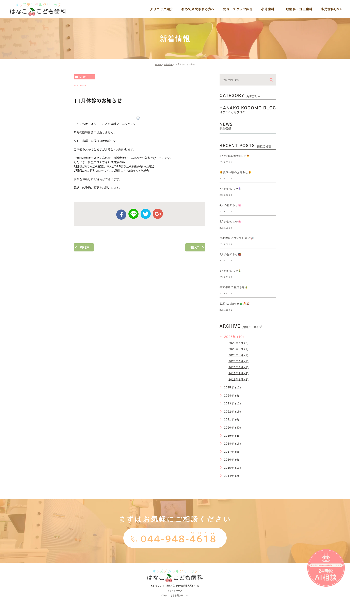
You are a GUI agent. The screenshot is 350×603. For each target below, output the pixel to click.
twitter (146, 214)
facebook (121, 215)
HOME (158, 64)
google (158, 214)
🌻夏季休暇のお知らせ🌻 (236, 172)
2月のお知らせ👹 (230, 254)
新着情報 (168, 64)
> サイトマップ (175, 591)
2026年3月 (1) (238, 367)
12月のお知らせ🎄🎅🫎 (235, 303)
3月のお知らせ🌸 (230, 221)
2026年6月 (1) (238, 349)
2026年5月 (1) (238, 355)
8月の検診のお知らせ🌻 (235, 155)
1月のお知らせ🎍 (230, 270)
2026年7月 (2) (238, 342)
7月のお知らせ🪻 (230, 188)
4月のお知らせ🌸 (230, 205)
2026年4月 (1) (238, 361)
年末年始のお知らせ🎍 (234, 287)
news (83, 77)
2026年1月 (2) (238, 379)
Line (133, 214)
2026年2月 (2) (238, 373)
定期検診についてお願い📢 (237, 237)
